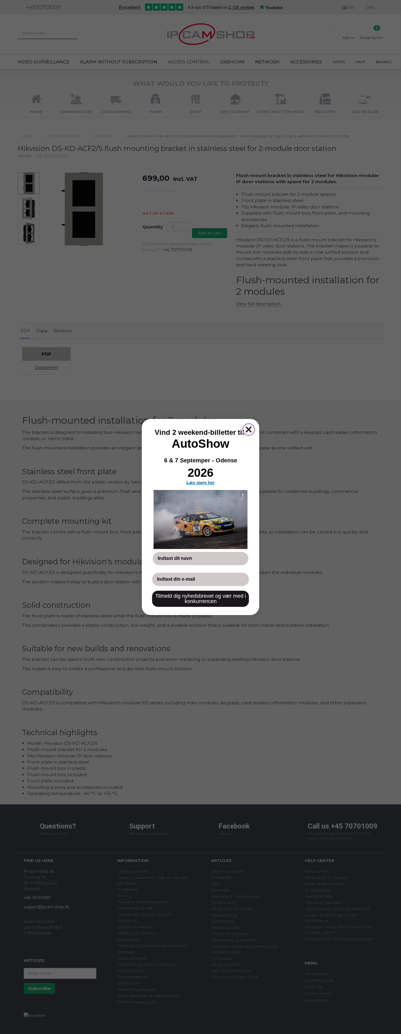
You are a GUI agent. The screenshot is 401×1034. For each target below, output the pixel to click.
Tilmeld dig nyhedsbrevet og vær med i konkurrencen (200, 598)
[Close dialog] (249, 429)
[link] (200, 519)
